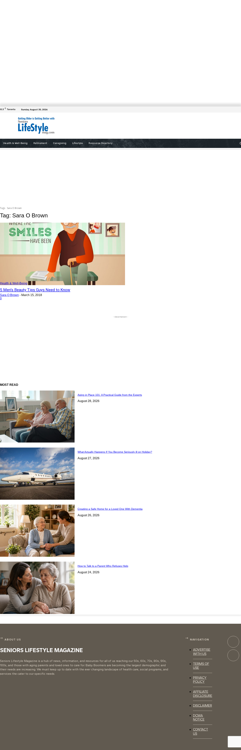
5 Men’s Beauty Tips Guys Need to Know (35, 290)
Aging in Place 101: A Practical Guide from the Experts (110, 394)
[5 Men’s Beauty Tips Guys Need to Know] (62, 254)
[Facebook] (238, 109)
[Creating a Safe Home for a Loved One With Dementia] (37, 531)
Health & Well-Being (13, 283)
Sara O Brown (9, 295)
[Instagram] (233, 655)
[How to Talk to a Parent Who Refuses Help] (37, 588)
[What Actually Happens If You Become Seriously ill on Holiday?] (37, 474)
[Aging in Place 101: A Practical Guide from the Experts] (37, 417)
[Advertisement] (140, 125)
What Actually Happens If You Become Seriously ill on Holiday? (115, 451)
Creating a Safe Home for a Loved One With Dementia (110, 508)
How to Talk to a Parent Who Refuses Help (103, 565)
